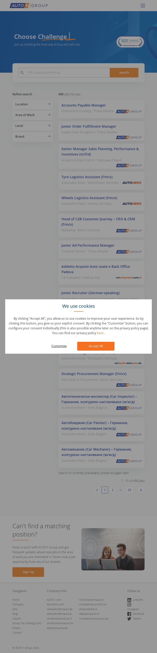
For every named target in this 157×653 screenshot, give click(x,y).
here (100, 333)
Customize (59, 346)
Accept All (96, 346)
